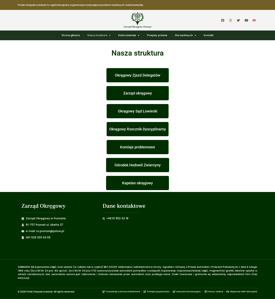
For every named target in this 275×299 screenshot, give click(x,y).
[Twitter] (238, 20)
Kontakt (209, 35)
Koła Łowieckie (127, 35)
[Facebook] (222, 20)
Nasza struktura (97, 35)
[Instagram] (230, 20)
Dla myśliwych (184, 35)
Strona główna (71, 35)
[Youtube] (246, 20)
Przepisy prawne (157, 35)
